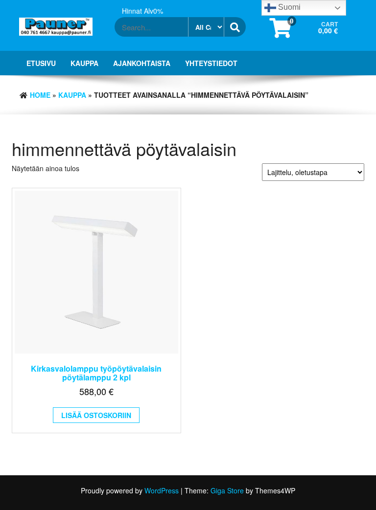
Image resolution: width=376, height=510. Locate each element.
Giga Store (227, 490)
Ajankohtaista (141, 63)
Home (40, 95)
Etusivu (41, 63)
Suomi (288, 7)
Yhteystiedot (211, 63)
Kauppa (84, 63)
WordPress (161, 490)
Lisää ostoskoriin (96, 415)
